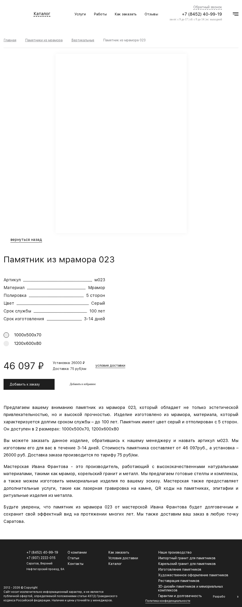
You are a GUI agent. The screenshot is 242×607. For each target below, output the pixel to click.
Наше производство (175, 552)
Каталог (42, 14)
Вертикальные (82, 40)
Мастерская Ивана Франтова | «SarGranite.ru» (12, 14)
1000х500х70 (27, 334)
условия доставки (110, 365)
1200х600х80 (27, 343)
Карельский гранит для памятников (187, 564)
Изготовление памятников (179, 569)
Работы (100, 14)
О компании (77, 552)
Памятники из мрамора (44, 40)
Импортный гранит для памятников (187, 558)
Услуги (80, 14)
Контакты (75, 564)
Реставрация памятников (178, 581)
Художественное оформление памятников (193, 575)
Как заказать (126, 14)
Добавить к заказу (25, 384)
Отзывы (151, 14)
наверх (231, 596)
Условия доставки (123, 558)
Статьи (73, 558)
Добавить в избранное (83, 384)
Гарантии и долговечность (180, 596)
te (236, 555)
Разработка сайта (225, 596)
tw (231, 555)
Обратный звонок (207, 7)
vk (225, 555)
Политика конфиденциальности (167, 601)
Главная (10, 40)
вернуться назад (26, 240)
